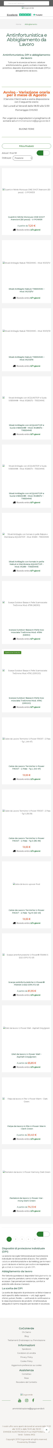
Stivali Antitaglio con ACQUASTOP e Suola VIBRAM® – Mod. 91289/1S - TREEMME (26, 428)
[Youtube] (20, 1400)
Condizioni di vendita (26, 1353)
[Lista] (46, 153)
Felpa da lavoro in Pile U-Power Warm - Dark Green (26, 1127)
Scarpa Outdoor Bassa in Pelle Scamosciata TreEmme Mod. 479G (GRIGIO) (26, 700)
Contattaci (26, 1374)
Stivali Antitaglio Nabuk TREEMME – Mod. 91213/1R (26, 358)
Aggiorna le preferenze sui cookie (26, 1365)
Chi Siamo (26, 1332)
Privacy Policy (26, 1357)
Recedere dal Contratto (26, 1382)
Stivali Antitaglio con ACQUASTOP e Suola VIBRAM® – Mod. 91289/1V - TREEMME (26, 496)
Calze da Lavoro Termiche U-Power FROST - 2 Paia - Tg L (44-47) (26, 767)
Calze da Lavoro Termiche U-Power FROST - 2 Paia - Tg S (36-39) (26, 839)
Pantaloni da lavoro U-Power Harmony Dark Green (26, 1199)
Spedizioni (26, 1349)
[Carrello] (51, 12)
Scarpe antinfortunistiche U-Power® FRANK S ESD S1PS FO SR (26, 983)
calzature (6, 1261)
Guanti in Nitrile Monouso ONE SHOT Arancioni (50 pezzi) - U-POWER (26, 218)
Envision (32, 1442)
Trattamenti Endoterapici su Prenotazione (26, 1340)
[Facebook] (33, 1400)
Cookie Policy (26, 1361)
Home (19, 24)
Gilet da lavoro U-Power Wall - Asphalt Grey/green (26, 1055)
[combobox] (26, 3)
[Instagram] (27, 1400)
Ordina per (6, 158)
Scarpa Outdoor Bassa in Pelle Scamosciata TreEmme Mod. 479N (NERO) (26, 632)
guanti (5, 1264)
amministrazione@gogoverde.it (32, 121)
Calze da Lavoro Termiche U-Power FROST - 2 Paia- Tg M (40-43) (26, 911)
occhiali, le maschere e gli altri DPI (20, 1267)
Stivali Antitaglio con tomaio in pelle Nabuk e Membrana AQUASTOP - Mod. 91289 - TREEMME (26, 564)
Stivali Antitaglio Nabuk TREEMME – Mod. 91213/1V (26, 290)
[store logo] (27, 7)
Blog (26, 1336)
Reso (26, 1378)
